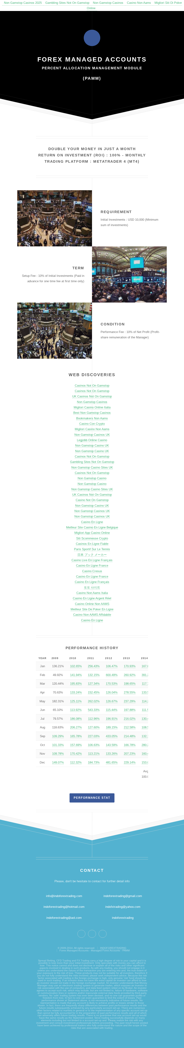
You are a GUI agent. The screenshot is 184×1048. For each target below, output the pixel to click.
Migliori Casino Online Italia (92, 407)
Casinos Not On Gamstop (92, 385)
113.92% (76, 710)
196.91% (112, 718)
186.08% (76, 718)
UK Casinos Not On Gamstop (92, 396)
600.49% (112, 675)
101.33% (58, 745)
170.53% (112, 683)
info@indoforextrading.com (64, 896)
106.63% (94, 745)
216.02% (129, 718)
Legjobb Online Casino (92, 440)
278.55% (129, 692)
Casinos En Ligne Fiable (92, 544)
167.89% (147, 666)
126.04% (112, 692)
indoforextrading (121, 917)
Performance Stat (92, 797)
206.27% (76, 727)
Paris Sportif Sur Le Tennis (92, 549)
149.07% (58, 762)
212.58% (129, 727)
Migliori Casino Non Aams (92, 429)
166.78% (129, 745)
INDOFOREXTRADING (113, 947)
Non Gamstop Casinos (108, 2)
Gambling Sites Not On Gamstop (67, 2)
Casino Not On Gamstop (92, 500)
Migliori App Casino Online (92, 533)
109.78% (58, 753)
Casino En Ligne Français (92, 582)
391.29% (147, 675)
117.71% (147, 683)
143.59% (112, 745)
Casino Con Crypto (92, 423)
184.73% (94, 762)
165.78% (76, 736)
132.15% (94, 675)
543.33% (94, 710)
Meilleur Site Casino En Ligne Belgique (92, 527)
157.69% (76, 745)
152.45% (94, 692)
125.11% (76, 701)
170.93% (129, 666)
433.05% (112, 736)
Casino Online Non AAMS (92, 604)
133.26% (112, 753)
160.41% (147, 753)
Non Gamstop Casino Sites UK (92, 467)
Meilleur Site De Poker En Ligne (92, 609)
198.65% (129, 683)
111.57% (147, 710)
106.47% (112, 666)
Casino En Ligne (92, 522)
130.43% (147, 718)
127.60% (94, 727)
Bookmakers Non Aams (92, 418)
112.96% (94, 718)
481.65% (112, 762)
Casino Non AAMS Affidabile (92, 614)
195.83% (76, 683)
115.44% (111, 710)
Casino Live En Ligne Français (92, 560)
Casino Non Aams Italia (92, 593)
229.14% (129, 762)
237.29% (129, 701)
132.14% (147, 736)
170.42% (76, 753)
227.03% (94, 736)
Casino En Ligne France (92, 565)
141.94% (76, 675)
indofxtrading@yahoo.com (122, 907)
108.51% (147, 727)
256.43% (94, 666)
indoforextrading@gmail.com (123, 896)
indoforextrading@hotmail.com (63, 907)
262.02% (94, 701)
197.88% (129, 710)
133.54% (147, 692)
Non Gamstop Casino (92, 478)
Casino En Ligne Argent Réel (92, 598)
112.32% (76, 762)
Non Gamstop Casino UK (92, 445)
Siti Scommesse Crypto (92, 538)
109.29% (58, 736)
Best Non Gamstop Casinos (92, 412)
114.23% (147, 701)
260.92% (129, 675)
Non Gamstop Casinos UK (92, 434)
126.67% (112, 701)
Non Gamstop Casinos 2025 (23, 2)
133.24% (76, 692)
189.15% (112, 727)
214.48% (129, 736)
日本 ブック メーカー (92, 554)
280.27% (147, 745)
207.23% (129, 753)
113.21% (94, 753)
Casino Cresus (92, 571)
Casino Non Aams (139, 2)
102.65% (76, 666)
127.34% (94, 683)
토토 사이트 (92, 587)
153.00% (147, 762)
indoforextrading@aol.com (64, 917)
